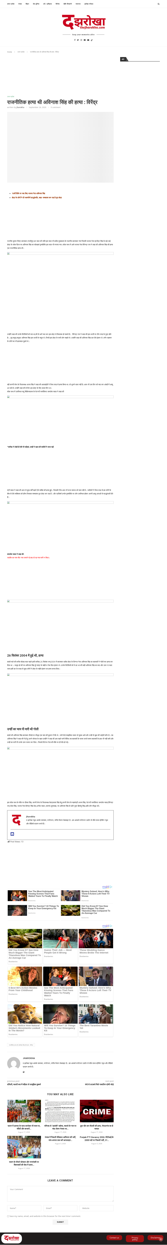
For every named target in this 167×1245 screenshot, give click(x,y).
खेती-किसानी (68, 4)
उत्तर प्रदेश (10, 4)
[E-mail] (12, 834)
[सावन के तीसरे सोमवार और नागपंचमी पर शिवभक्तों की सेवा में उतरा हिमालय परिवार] (24, 1147)
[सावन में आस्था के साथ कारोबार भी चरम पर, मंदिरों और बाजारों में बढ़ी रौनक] (24, 1111)
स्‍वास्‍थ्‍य (78, 4)
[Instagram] (81, 40)
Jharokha (20, 107)
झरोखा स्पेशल (89, 4)
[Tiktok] (92, 40)
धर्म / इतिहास (47, 4)
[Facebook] (74, 40)
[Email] (88, 40)
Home (9, 52)
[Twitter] (78, 40)
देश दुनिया (36, 4)
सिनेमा (58, 4)
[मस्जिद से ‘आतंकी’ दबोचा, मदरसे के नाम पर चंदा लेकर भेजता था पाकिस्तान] (60, 1111)
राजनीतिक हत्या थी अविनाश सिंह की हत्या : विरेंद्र (21, 1045)
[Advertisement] (60, 76)
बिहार (27, 4)
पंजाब (20, 4)
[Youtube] (85, 40)
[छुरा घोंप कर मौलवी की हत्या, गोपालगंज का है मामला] (97, 1111)
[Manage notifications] (161, 1239)
